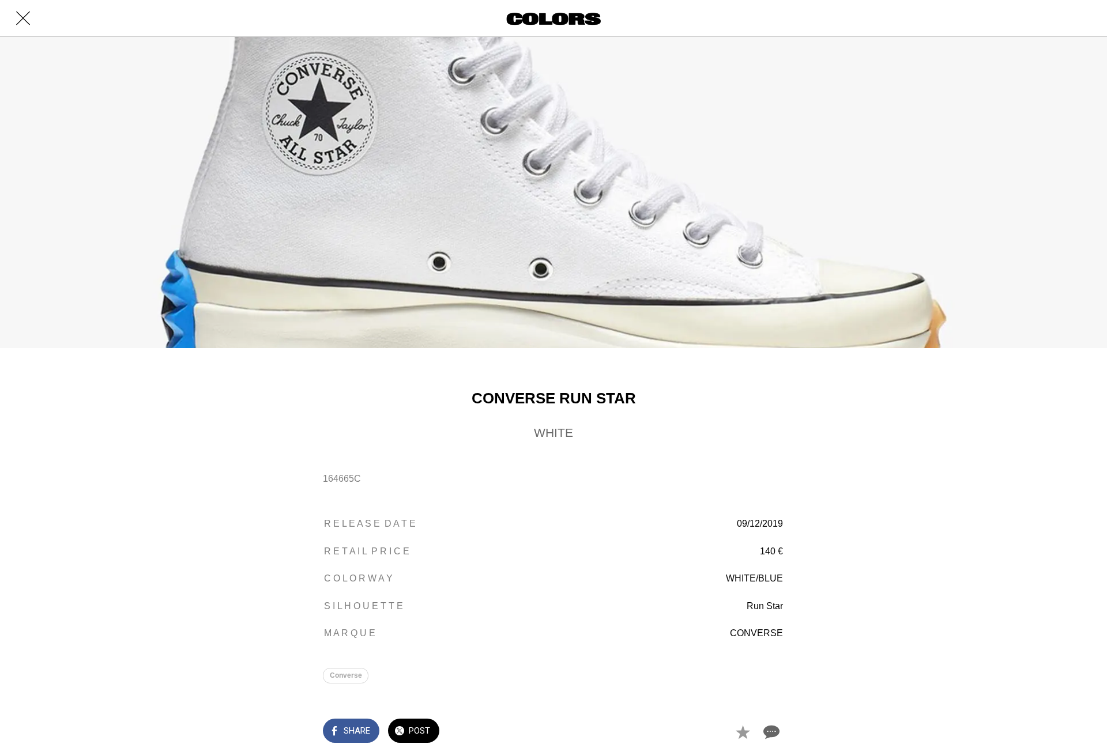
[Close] (23, 18)
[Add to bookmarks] (742, 732)
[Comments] (770, 732)
